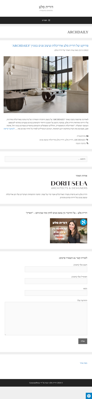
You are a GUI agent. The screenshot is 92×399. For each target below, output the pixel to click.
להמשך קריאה (9, 129)
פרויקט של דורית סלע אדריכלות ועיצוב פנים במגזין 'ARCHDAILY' (50, 45)
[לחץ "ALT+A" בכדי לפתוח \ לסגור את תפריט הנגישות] (89, 396)
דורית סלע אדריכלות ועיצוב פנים (52, 140)
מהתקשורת (81, 136)
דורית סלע (46, 7)
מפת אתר (83, 363)
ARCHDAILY (80, 140)
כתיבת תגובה (81, 143)
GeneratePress (34, 383)
